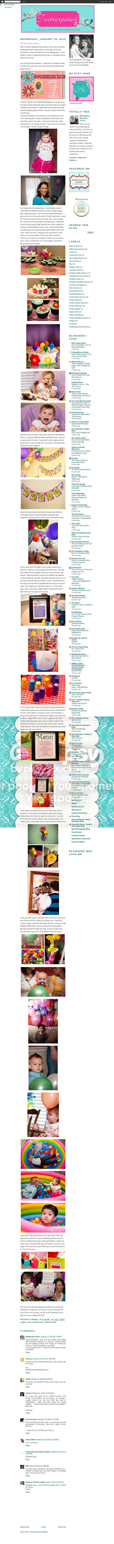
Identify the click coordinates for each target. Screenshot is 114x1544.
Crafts (71, 252)
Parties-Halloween (75, 306)
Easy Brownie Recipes (80, 424)
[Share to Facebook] (61, 1320)
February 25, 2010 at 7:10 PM (48, 1419)
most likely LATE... (79, 629)
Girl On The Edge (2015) (80, 553)
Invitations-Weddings (76, 285)
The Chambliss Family (80, 551)
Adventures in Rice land (81, 839)
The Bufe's (76, 603)
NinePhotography (75, 294)
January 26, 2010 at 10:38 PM (41, 1379)
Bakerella (75, 752)
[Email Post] (52, 1319)
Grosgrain (75, 468)
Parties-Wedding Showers (78, 318)
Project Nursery (78, 412)
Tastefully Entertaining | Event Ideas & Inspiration (81, 783)
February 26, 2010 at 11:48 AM (47, 1440)
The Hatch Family (78, 596)
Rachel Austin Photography (77, 744)
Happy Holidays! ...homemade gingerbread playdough (81, 581)
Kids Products (74, 288)
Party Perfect (77, 832)
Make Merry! (76, 810)
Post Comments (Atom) (39, 1532)
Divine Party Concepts (80, 775)
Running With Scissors (81, 542)
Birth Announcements (77, 249)
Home (43, 1527)
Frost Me (75, 577)
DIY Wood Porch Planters (81, 469)
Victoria (29, 1393)
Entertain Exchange (79, 373)
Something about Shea (80, 795)
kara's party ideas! (79, 343)
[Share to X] (59, 1320)
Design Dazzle (77, 382)
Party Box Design (78, 484)
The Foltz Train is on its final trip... (81, 762)
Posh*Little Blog (78, 493)
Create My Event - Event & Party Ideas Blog (82, 825)
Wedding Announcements (78, 327)
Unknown (29, 1359)
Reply (28, 1352)
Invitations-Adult (75, 270)
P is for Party (77, 683)
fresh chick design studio (81, 692)
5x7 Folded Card (78, 649)
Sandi (28, 1379)
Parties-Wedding (75, 315)
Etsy (71, 264)
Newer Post (24, 1527)
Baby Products (74, 246)
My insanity (76, 475)
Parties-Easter (74, 300)
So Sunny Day (31, 1419)
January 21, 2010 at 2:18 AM (51, 1337)
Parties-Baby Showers (77, 297)
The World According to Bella (81, 726)
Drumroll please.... (78, 747)
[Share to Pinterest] (63, 1320)
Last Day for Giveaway (80, 777)
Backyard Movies (78, 623)
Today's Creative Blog (80, 422)
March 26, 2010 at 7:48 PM (39, 1466)
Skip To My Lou (78, 362)
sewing (71, 324)
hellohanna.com (78, 807)
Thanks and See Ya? (79, 703)
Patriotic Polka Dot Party (80, 536)
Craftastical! (76, 568)
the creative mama (79, 438)
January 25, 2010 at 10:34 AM (44, 1359)
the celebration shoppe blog (80, 430)
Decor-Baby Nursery (76, 258)
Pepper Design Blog (79, 505)
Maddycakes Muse (33, 1337)
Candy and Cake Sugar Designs (38, 1452)
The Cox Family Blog (80, 647)
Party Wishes (77, 621)
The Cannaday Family (80, 718)
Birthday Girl (77, 800)
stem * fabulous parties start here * (81, 700)
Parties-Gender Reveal (77, 303)
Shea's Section (77, 793)
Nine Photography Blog (81, 829)
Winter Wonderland (78, 729)
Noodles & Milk (77, 709)
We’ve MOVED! (77, 694)
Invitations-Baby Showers (78, 273)
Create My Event (75, 255)
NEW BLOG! (76, 720)
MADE (74, 803)
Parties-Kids (50, 1322)
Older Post (62, 1527)
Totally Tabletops (78, 588)
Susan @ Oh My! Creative (36, 1482)
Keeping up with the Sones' (79, 639)
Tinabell (86, 116)
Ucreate (75, 458)
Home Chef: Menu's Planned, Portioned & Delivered (79, 498)
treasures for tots (78, 558)
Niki (27, 1466)
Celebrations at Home (80, 352)
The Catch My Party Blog (81, 401)
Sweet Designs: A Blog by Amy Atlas (82, 735)
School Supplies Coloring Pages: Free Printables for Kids (81, 366)
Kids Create (76, 392)
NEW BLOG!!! (77, 671)
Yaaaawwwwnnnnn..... (80, 597)
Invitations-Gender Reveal (78, 276)
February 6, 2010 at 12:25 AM (43, 1393)
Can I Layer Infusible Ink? (81, 432)
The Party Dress (78, 514)
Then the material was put (81, 590)
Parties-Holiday (74, 309)
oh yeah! (75, 678)
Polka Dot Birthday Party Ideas (81, 534)
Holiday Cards (74, 267)
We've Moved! (77, 738)
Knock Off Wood (78, 842)
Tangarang (76, 676)
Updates (75, 642)
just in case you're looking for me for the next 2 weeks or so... (81, 767)
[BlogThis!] (57, 1320)
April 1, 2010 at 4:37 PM (55, 1482)
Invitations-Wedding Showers (79, 282)
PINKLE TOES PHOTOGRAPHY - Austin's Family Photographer (79, 666)
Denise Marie (31, 1440)
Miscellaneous (74, 291)
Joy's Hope (76, 523)
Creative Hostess (78, 835)
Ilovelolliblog (76, 612)
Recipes (72, 321)
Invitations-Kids (35, 1322)
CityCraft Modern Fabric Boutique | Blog (81, 820)
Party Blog (76, 816)
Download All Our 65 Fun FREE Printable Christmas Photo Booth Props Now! (81, 405)
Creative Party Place (79, 813)
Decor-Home (74, 261)
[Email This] (55, 1320)
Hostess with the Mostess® (78, 448)
